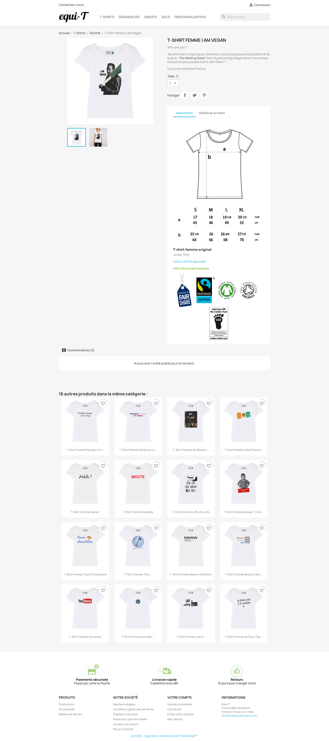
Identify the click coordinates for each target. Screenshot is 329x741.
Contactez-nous (71, 5)
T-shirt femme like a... (190, 637)
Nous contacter (123, 729)
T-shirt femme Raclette (138, 512)
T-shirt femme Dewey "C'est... (244, 512)
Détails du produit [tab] (212, 113)
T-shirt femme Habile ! (85, 512)
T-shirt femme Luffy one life (191, 512)
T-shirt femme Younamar (85, 637)
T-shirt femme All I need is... (191, 450)
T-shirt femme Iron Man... (138, 637)
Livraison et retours (126, 724)
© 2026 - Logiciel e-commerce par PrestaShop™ (164, 736)
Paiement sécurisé (125, 714)
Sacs (165, 17)
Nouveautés (67, 709)
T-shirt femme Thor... (138, 574)
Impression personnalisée (130, 719)
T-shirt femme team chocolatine (85, 574)
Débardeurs (129, 17)
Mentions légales (124, 704)
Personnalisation (190, 17)
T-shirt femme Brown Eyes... (243, 574)
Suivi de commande (179, 704)
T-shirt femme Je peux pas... (244, 637)
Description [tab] (184, 113)
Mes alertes (175, 719)
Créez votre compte (180, 714)
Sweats (150, 17)
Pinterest (204, 95)
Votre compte (179, 697)
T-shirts (107, 17)
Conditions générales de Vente (133, 709)
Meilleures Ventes (70, 714)
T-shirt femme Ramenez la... (138, 450)
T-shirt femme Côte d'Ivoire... (243, 450)
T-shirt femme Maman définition (191, 574)
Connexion (174, 709)
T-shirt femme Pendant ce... (85, 450)
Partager (185, 95)
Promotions (66, 704)
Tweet (194, 95)
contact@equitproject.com (239, 715)
